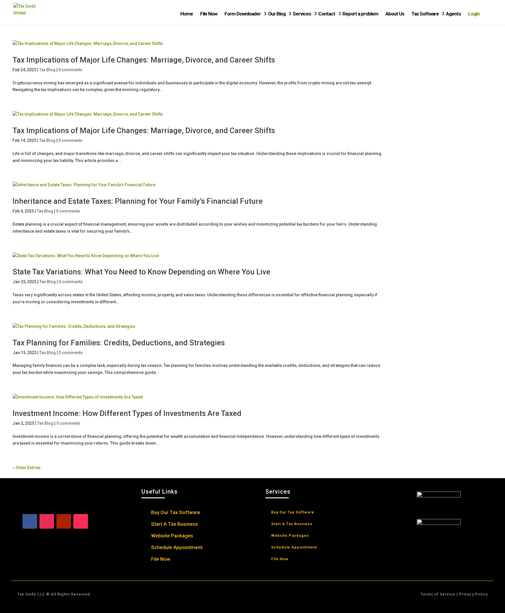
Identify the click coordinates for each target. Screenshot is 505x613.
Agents (453, 14)
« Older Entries (27, 467)
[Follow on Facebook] (30, 521)
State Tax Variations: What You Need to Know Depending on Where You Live (141, 271)
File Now (208, 14)
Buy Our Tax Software (175, 512)
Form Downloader (242, 14)
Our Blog (277, 14)
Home (186, 14)
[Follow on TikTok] (80, 521)
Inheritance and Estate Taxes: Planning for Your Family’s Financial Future (138, 201)
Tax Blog (47, 69)
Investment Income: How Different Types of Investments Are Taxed (127, 413)
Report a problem (360, 14)
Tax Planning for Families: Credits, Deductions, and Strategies (119, 342)
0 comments (70, 69)
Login (474, 14)
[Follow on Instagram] (46, 521)
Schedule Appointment (177, 547)
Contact (326, 14)
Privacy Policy (473, 594)
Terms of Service (438, 594)
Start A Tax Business (174, 524)
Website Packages (172, 536)
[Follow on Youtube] (63, 521)
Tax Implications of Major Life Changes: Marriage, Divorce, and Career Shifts (144, 59)
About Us (394, 14)
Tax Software (425, 14)
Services (302, 14)
